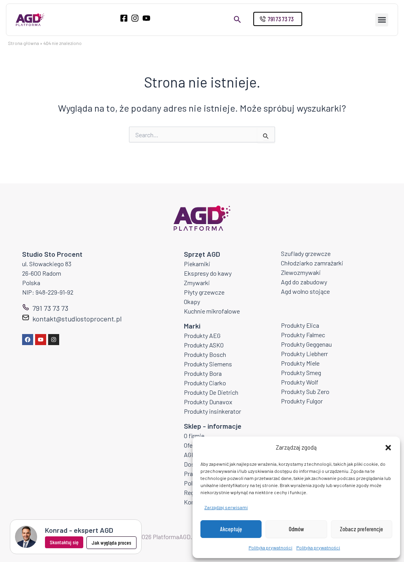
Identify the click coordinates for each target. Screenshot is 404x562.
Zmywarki (197, 282)
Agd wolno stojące (305, 291)
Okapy (192, 301)
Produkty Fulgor (302, 401)
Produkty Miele (300, 363)
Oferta (192, 445)
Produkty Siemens (208, 364)
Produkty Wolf (299, 382)
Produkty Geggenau (306, 344)
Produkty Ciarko (205, 382)
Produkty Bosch (205, 354)
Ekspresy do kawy (208, 273)
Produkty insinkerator (212, 411)
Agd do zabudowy (304, 282)
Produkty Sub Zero (305, 391)
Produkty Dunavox (208, 401)
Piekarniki (197, 263)
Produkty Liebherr (304, 353)
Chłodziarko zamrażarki (312, 263)
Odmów (296, 528)
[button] (388, 448)
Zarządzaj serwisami (226, 507)
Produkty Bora (203, 373)
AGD (189, 454)
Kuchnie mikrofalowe (212, 311)
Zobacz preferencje (361, 528)
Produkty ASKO (204, 345)
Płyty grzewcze (204, 292)
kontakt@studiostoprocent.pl (77, 318)
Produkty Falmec (303, 334)
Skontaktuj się (64, 542)
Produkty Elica (300, 325)
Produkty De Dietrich (211, 392)
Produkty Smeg (301, 372)
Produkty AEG (202, 335)
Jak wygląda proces (111, 542)
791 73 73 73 (50, 308)
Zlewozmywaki (301, 272)
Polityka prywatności (270, 547)
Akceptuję (231, 528)
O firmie (194, 435)
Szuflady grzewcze (306, 253)
